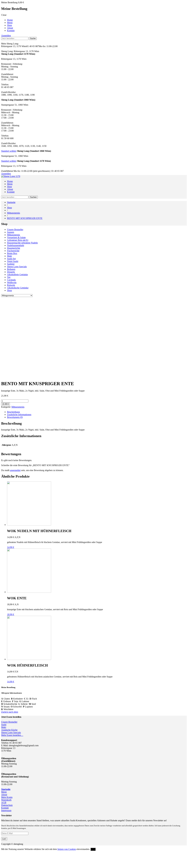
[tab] (97, 412)
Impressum (6, 810)
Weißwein (11, 282)
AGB (3, 802)
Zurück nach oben (9, 712)
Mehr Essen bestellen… (12, 735)
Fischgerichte (13, 250)
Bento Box (12, 253)
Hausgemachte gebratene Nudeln (22, 242)
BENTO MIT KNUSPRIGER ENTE (24, 218)
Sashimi (10, 264)
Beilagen (11, 269)
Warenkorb (6, 800)
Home (10, 20)
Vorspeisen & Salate (16, 237)
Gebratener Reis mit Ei (17, 240)
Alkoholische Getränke (17, 288)
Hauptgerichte (13, 248)
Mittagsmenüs (13, 213)
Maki (9, 256)
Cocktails (11, 280)
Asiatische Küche (9, 730)
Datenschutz (7, 805)
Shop (9, 25)
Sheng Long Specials (17, 266)
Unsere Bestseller (15, 229)
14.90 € (10, 547)
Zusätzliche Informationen (19, 414)
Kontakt (11, 30)
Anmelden (6, 35)
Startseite (11, 202)
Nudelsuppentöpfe (15, 245)
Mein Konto (6, 797)
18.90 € (10, 614)
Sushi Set (11, 258)
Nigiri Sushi (12, 261)
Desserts (11, 272)
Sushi (3, 724)
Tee (8, 277)
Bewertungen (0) (15, 417)
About (10, 28)
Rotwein (11, 285)
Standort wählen (8, 151)
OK (93, 849)
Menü (9, 22)
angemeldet (15, 470)
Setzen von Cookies (66, 849)
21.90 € (5, 404)
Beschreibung (13, 412)
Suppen (10, 232)
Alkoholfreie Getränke (17, 274)
